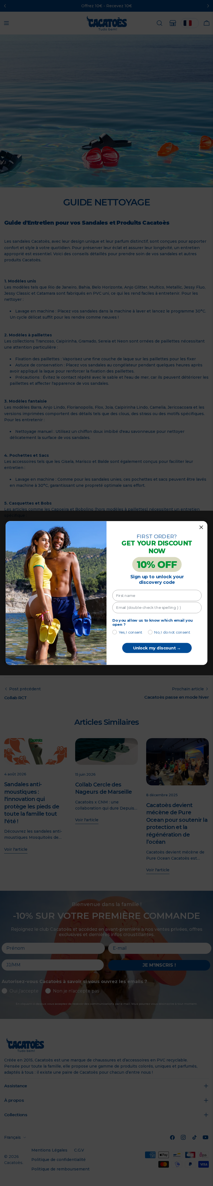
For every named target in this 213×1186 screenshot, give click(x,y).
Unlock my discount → (157, 648)
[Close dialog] (201, 527)
